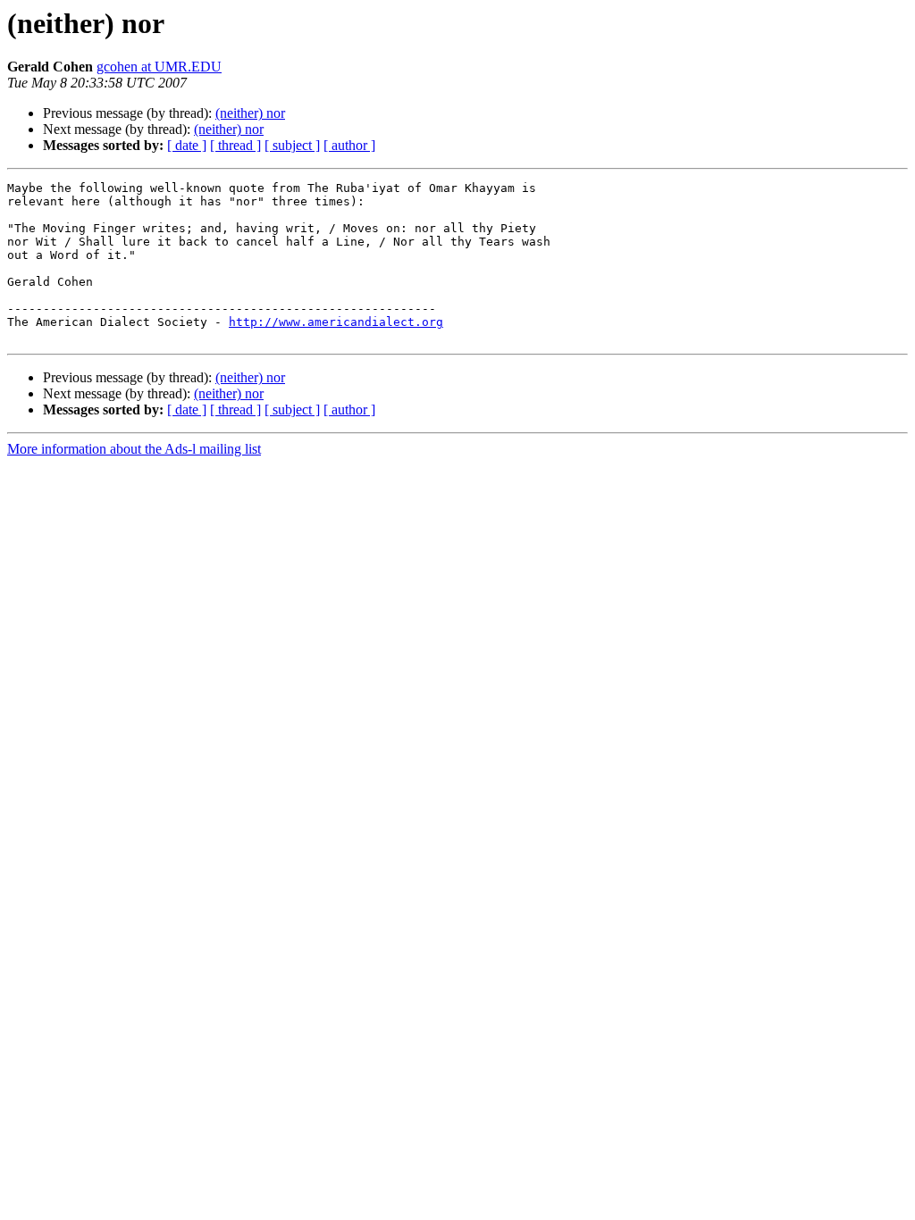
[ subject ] (292, 145)
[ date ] (186, 145)
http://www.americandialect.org (336, 322)
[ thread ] (235, 145)
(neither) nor (250, 113)
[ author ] (349, 145)
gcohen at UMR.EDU (159, 66)
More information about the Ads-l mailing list (134, 448)
